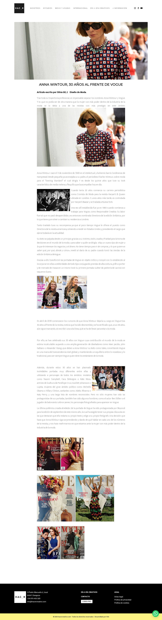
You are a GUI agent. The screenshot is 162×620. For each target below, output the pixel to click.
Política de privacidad (122, 599)
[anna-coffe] (81, 51)
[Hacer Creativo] (19, 8)
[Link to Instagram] (135, 8)
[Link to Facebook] (138, 8)
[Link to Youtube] (141, 8)
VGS (107, 616)
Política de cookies (121, 603)
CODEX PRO (86, 601)
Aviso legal (118, 596)
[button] (155, 613)
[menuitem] (35, 8)
